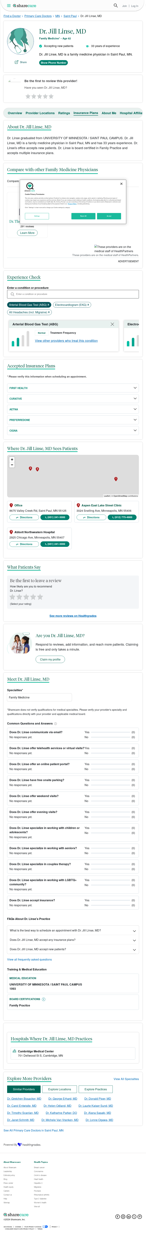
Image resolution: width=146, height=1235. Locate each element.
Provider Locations (40, 113)
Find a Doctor (12, 16)
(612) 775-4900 (123, 517)
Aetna (13, 409)
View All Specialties (126, 1079)
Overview (15, 113)
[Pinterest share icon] (139, 1218)
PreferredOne (19, 420)
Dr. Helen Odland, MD (57, 1106)
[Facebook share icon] (117, 1218)
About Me (109, 113)
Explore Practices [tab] (96, 1089)
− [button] (12, 465)
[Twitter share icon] (134, 1218)
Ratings (64, 113)
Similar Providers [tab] (24, 1089)
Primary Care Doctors (38, 16)
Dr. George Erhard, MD (62, 1099)
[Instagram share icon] (123, 1218)
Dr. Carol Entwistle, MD (21, 1106)
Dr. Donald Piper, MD (97, 1099)
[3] (39, 95)
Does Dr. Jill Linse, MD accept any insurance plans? (42, 940)
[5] (51, 95)
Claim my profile (50, 659)
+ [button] (12, 459)
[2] (33, 95)
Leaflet (107, 495)
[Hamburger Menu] (9, 5)
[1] (27, 95)
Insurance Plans (86, 112)
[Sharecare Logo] (24, 5)
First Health (18, 388)
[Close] (121, 184)
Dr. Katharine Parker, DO (61, 1113)
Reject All (83, 216)
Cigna (13, 430)
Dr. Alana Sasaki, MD (97, 1113)
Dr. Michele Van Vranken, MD (60, 1120)
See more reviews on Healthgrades (73, 616)
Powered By (10, 1144)
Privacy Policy (72, 204)
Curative (15, 398)
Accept (109, 216)
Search (116, 5)
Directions (25, 517)
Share (23, 62)
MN (57, 16)
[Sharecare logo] (43, 1214)
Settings (37, 216)
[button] (55, 723)
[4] (45, 95)
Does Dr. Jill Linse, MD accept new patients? (38, 949)
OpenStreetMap (120, 495)
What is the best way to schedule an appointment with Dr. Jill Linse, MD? (55, 930)
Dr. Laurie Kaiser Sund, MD (96, 1106)
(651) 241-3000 (56, 517)
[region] (73, 201)
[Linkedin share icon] (128, 1218)
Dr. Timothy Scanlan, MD (23, 1113)
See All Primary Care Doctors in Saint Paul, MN (34, 1130)
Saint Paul (70, 16)
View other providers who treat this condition (66, 340)
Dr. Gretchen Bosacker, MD (24, 1099)
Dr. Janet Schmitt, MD (20, 1120)
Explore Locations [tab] (59, 1089)
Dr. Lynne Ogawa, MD (99, 1120)
